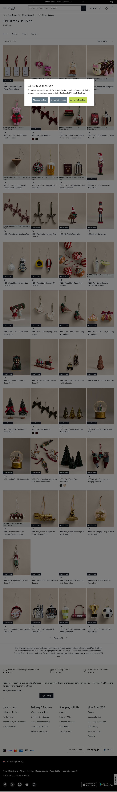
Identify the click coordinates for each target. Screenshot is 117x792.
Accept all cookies (78, 100)
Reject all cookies (58, 100)
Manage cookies (40, 100)
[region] (59, 92)
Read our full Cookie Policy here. (72, 93)
